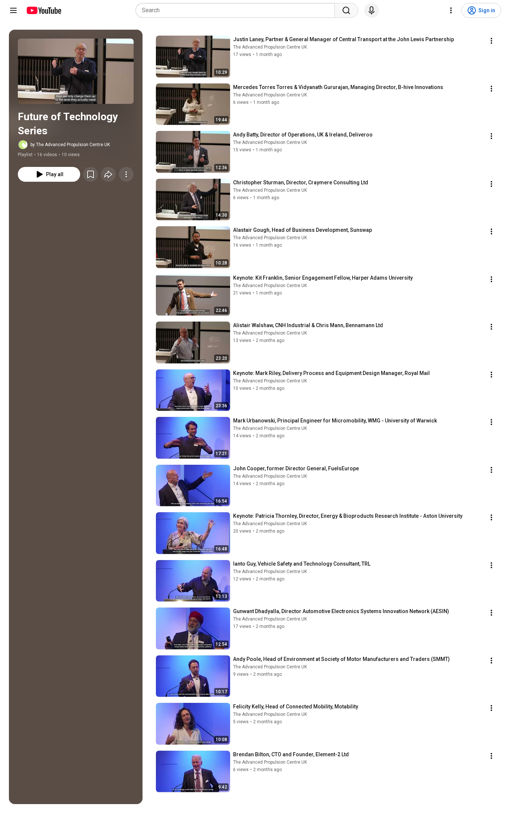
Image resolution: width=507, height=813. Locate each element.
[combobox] (237, 10)
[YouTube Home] (43, 10)
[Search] (346, 10)
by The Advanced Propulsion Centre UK (70, 144)
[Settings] (451, 10)
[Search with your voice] (371, 10)
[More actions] (126, 174)
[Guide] (13, 10)
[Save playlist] (90, 174)
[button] (76, 71)
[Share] (108, 174)
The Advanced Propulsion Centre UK (270, 47)
